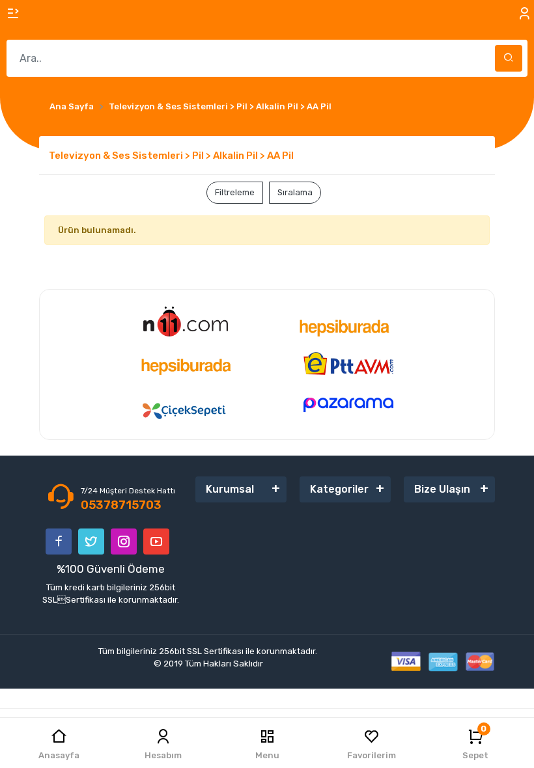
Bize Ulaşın (442, 489)
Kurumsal (230, 489)
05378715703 (121, 505)
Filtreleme (235, 192)
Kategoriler (339, 489)
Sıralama (295, 192)
